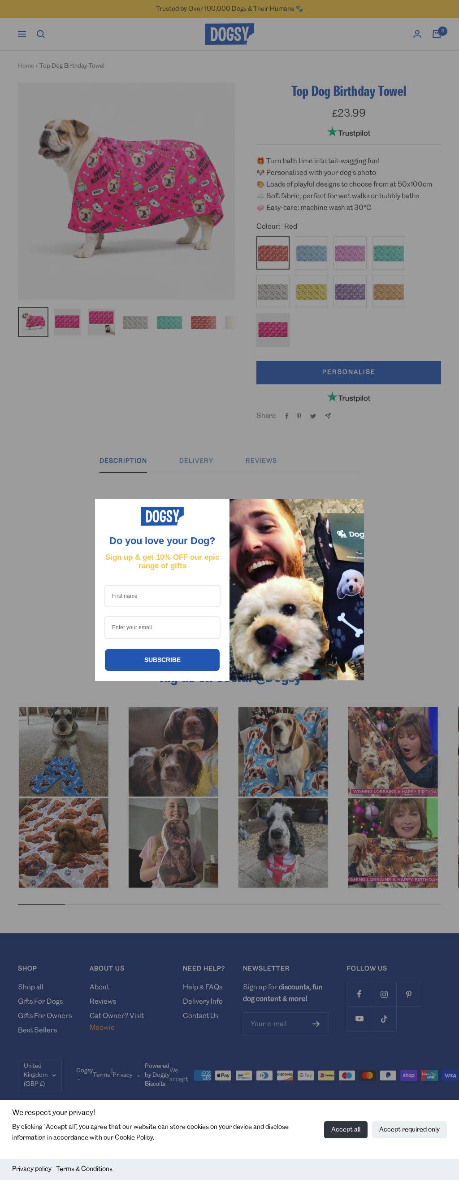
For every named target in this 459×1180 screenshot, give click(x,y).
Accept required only (409, 1130)
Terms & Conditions (84, 1169)
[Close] (353, 510)
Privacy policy (32, 1169)
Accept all (345, 1130)
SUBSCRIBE (162, 659)
